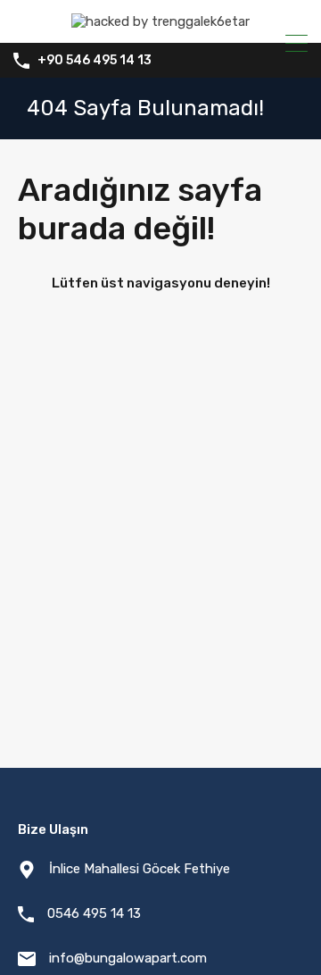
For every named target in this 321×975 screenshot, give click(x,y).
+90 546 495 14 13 (94, 61)
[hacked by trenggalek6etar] (160, 21)
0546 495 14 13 (94, 913)
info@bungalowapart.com (128, 958)
